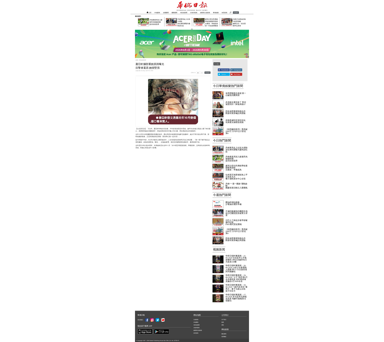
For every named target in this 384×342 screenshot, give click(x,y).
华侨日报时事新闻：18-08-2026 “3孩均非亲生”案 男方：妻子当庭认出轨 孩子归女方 (237, 288)
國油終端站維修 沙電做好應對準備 (234, 203)
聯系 (223, 322)
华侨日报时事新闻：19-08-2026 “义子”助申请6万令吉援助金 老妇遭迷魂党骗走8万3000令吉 (237, 278)
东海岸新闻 (193, 13)
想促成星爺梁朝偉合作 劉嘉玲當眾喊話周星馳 (236, 112)
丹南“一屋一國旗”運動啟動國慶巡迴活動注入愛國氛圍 (237, 187)
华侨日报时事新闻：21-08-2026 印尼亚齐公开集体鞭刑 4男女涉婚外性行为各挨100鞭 (236, 259)
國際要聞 (174, 13)
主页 (149, 13)
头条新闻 (196, 319)
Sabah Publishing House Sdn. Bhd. (159, 340)
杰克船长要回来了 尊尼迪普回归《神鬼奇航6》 (236, 103)
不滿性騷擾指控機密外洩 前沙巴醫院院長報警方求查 (237, 213)
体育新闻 (224, 13)
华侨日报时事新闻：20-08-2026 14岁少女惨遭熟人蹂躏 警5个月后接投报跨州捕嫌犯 (236, 268)
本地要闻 (157, 13)
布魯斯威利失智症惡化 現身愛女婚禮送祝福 (236, 121)
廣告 (223, 325)
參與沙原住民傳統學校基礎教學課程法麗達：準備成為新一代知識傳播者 (237, 169)
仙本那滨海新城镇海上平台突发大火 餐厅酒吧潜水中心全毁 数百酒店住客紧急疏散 (237, 178)
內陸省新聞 (183, 13)
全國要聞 (166, 13)
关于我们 (224, 319)
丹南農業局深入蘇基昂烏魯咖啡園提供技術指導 (156, 22)
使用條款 (224, 336)
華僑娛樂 (216, 13)
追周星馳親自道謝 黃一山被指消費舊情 (236, 94)
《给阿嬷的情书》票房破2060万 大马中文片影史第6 (237, 131)
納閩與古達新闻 (205, 13)
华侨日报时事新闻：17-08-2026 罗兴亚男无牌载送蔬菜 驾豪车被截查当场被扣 (236, 298)
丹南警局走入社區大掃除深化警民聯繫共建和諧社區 (237, 150)
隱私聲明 (224, 334)
